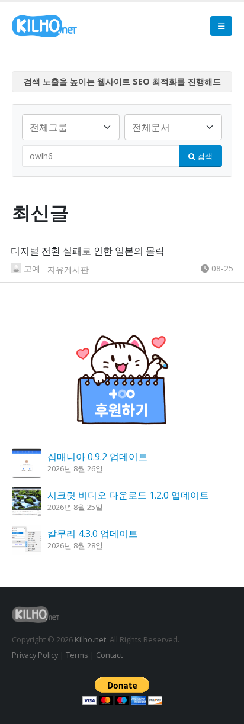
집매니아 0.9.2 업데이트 (97, 456)
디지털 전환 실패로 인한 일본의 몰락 (88, 250)
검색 (204, 156)
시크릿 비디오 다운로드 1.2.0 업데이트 (128, 495)
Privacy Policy (35, 654)
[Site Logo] (44, 26)
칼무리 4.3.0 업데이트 (92, 533)
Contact (109, 654)
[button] (221, 26)
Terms (77, 654)
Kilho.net (90, 639)
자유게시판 (68, 269)
